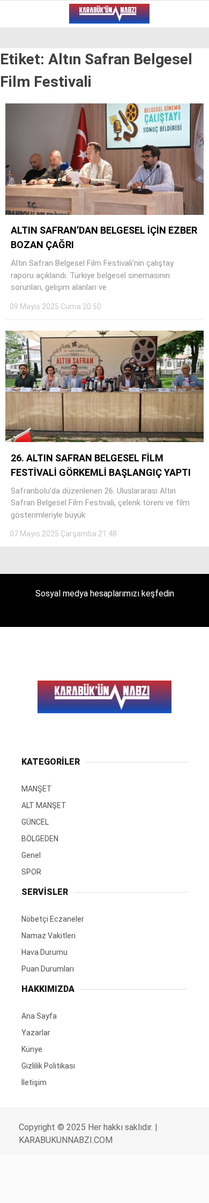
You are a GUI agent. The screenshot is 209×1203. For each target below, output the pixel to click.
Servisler (35, 197)
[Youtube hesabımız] (132, 1185)
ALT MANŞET (39, 88)
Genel (28, 154)
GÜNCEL (30, 110)
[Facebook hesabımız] (34, 1185)
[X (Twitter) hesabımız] (67, 1185)
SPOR (25, 175)
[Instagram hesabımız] (100, 1185)
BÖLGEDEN (35, 132)
